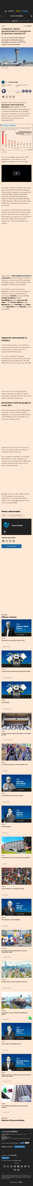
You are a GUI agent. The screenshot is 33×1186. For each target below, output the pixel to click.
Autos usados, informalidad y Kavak (11, 1044)
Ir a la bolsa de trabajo (19, 1146)
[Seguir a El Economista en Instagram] (21, 1166)
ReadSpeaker (18, 92)
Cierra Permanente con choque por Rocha (13, 888)
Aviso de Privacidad (12, 1138)
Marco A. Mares (6, 1050)
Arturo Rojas (5, 739)
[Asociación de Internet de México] (21, 1182)
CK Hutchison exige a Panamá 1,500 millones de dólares (15, 1013)
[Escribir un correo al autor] (5, 531)
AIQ (4, 515)
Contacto (3, 1139)
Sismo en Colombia (24, 21)
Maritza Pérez (10, 739)
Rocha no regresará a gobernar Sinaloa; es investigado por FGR (16, 734)
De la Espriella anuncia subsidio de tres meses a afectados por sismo (14, 951)
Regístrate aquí (5, 1157)
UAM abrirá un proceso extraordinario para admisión (16, 857)
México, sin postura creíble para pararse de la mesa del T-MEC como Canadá (16, 1075)
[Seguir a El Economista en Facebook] (4, 1166)
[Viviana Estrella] (3, 82)
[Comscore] (13, 1182)
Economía (4, 948)
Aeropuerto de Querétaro (16, 515)
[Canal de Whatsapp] (30, 1018)
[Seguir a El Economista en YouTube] (14, 1166)
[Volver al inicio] (16, 1131)
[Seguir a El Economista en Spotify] (18, 1166)
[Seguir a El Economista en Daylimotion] (25, 1166)
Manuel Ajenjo (5, 925)
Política (3, 731)
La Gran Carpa (5, 702)
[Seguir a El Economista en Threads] (14, 1169)
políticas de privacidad (17, 1160)
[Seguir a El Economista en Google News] (28, 1166)
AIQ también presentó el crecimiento (16, 277)
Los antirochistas (6, 826)
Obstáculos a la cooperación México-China (13, 640)
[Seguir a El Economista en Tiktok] (18, 1169)
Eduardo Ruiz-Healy (6, 801)
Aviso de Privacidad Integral (24, 1138)
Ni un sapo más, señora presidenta (11, 919)
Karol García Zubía (6, 1112)
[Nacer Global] (24, 1143)
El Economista (13, 1134)
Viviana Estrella (13, 82)
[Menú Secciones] (1, 15)
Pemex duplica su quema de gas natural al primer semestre (15, 1106)
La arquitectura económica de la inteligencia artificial (16, 671)
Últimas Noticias (5, 21)
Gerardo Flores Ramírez (7, 1081)
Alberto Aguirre (5, 832)
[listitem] (4, 91)
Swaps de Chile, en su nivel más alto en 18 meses (14, 981)
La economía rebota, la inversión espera (12, 795)
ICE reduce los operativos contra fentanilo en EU (15, 764)
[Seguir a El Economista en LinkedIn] (11, 1166)
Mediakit (9, 1137)
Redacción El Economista (7, 708)
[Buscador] (4, 15)
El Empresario (19, 1134)
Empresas (4, 1010)
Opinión (3, 638)
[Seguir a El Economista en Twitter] (7, 1166)
